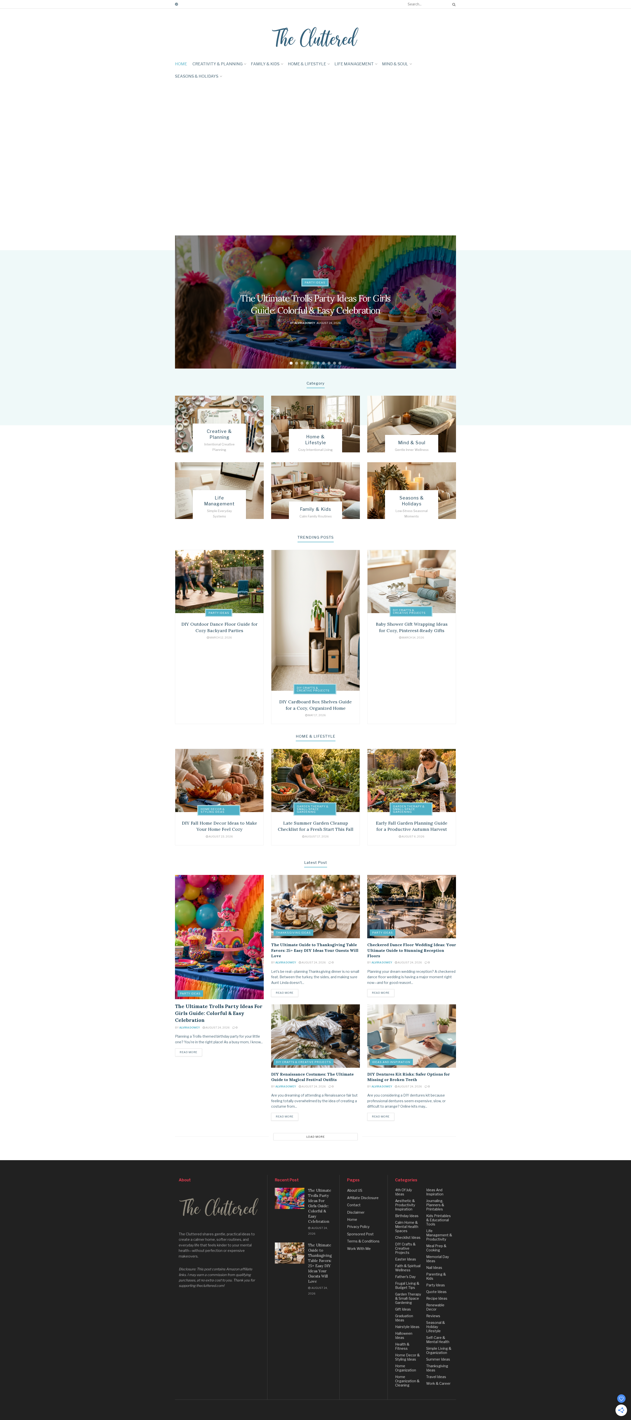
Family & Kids (265, 64)
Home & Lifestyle (307, 64)
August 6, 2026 (412, 836)
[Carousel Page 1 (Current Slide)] (291, 363)
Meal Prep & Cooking (436, 1248)
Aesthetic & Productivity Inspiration (405, 1205)
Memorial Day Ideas (437, 1259)
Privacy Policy (358, 1227)
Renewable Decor (435, 1307)
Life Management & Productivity (439, 1235)
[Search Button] (453, 4)
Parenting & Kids (436, 1276)
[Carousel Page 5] (312, 363)
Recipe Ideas (436, 1298)
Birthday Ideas (407, 1216)
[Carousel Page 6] (318, 363)
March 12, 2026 (220, 637)
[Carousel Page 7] (323, 363)
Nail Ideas (434, 1267)
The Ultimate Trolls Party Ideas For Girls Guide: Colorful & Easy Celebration (219, 1013)
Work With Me (359, 1248)
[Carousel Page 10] (339, 363)
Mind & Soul (395, 64)
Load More (315, 1136)
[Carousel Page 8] (329, 363)
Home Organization (405, 1368)
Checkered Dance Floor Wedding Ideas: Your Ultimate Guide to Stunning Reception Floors (411, 950)
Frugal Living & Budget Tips (407, 1285)
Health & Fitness (402, 1346)
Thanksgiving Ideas (293, 932)
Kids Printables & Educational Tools (438, 1220)
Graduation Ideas (404, 1318)
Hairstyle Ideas (407, 1327)
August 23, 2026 (220, 836)
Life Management (354, 64)
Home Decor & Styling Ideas (213, 810)
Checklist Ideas (408, 1237)
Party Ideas (315, 282)
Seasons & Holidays (196, 76)
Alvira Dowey (304, 322)
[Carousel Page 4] (307, 363)
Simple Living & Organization (438, 1350)
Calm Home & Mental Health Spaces (406, 1226)
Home (181, 64)
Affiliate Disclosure (363, 1198)
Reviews (433, 1316)
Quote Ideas (436, 1292)
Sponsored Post (360, 1234)
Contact (354, 1205)
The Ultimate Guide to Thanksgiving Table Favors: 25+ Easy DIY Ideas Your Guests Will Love (314, 950)
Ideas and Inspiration (391, 1062)
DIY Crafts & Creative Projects (313, 689)
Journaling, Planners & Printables (435, 1205)
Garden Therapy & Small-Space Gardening (313, 809)
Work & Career (438, 1383)
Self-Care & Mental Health (437, 1339)
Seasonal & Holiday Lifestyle (435, 1326)
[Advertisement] (41, 119)
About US (354, 1190)
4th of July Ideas (403, 1192)
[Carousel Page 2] (296, 363)
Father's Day (405, 1277)
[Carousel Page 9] (334, 363)
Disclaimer (356, 1212)
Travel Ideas (436, 1377)
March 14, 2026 (412, 637)
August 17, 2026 (316, 836)
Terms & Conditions (363, 1241)
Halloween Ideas (403, 1335)
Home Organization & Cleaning (407, 1381)
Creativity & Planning (218, 64)
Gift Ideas (403, 1309)
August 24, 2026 (217, 1027)
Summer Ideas (438, 1359)
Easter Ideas (405, 1259)
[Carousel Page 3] (301, 363)
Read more (188, 1052)
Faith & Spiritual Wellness (408, 1268)
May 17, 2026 (316, 715)
